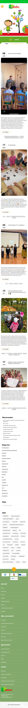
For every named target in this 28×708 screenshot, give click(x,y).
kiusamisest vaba (6, 533)
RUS (24, 1)
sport (3, 487)
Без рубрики (4, 496)
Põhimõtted (3, 620)
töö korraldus (5, 556)
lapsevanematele (14, 536)
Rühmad (2, 604)
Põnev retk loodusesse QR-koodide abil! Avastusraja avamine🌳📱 (17, 292)
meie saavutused (6, 541)
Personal (3, 594)
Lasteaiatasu (3, 662)
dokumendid (22, 521)
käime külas (23, 533)
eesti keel (22, 136)
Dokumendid (3, 591)
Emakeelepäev (12, 145)
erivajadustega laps (14, 527)
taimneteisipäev (6, 553)
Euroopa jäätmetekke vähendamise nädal (11, 435)
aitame (17, 518)
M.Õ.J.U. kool (5, 423)
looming (16, 539)
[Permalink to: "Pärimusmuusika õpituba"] (14, 86)
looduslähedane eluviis (7, 539)
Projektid (3, 598)
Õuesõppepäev (6, 437)
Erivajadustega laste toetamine (7, 623)
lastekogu (16, 283)
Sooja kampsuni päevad (8, 431)
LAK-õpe (4, 461)
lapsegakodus (6, 536)
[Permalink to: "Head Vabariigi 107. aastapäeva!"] (14, 246)
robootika (11, 354)
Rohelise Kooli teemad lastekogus (10, 427)
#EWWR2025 (5, 516)
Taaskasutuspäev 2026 (8, 429)
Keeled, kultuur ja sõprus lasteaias (10, 439)
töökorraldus (13, 556)
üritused (21, 137)
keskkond (4, 353)
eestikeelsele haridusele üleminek (12, 137)
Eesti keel (3, 630)
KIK (20, 530)
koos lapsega (15, 533)
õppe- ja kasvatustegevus (8, 562)
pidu (4, 216)
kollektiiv (4, 455)
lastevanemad (5, 469)
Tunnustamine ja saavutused (7, 608)
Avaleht (6, 43)
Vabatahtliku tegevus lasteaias (9, 425)
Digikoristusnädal (6, 433)
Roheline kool (16, 354)
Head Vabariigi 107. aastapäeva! (16, 225)
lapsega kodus (5, 463)
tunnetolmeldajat (15, 553)
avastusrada (9, 353)
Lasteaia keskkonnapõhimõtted (7, 684)
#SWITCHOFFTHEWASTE (8, 518)
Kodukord (3, 655)
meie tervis (22, 541)
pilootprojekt (9, 544)
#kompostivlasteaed (15, 516)
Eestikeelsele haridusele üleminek (8, 681)
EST (21, 1)
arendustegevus (5, 447)
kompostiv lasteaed (6, 458)
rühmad (12, 547)
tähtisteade (4, 490)
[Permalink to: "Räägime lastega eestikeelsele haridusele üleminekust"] (14, 377)
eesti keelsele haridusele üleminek (11, 136)
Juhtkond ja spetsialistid (6, 674)
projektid (4, 479)
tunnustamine (5, 493)
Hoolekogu (3, 611)
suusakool (18, 550)
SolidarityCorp (6, 550)
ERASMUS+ (5, 527)
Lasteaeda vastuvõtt (5, 648)
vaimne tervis (5, 559)
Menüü (2, 658)
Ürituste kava (3, 626)
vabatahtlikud (21, 556)
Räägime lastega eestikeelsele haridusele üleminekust (16, 362)
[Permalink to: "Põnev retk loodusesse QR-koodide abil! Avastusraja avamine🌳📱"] (14, 315)
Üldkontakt (3, 671)
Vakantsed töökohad (5, 601)
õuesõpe (24, 353)
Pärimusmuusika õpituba (14, 53)
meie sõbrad (15, 541)
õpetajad (13, 559)
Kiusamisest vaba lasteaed (6, 633)
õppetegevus (4, 471)
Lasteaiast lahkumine (5, 652)
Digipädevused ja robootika (6, 640)
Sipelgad (18, 547)
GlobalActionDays (6, 530)
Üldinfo (2, 588)
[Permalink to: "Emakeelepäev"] (14, 172)
